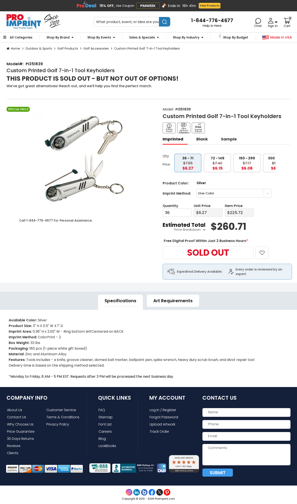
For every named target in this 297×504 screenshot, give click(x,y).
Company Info (27, 397)
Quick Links (114, 397)
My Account (167, 397)
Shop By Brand (58, 37)
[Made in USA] (277, 37)
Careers (105, 431)
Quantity (170, 205)
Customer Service (61, 410)
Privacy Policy (57, 424)
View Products (210, 5)
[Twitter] (159, 492)
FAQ (101, 410)
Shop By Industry (186, 37)
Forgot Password (164, 417)
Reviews (13, 446)
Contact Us (16, 417)
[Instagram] (129, 492)
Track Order (159, 431)
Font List (105, 424)
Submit (217, 473)
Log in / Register (163, 410)
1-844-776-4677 (39, 220)
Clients (12, 453)
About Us (14, 410)
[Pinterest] (167, 492)
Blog (102, 439)
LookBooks (107, 446)
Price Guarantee (21, 431)
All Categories (21, 37)
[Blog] (144, 492)
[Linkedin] (136, 492)
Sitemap (105, 417)
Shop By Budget (235, 37)
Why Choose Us (20, 424)
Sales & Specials (142, 37)
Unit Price (202, 205)
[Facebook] (151, 492)
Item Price (234, 205)
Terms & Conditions (62, 417)
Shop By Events (99, 37)
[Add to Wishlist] (264, 249)
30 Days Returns (20, 439)
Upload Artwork (162, 424)
